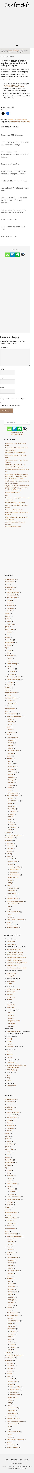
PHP (9, 906)
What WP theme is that (14, 949)
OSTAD (7, 687)
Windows (9, 706)
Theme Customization (13, 677)
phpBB (7, 711)
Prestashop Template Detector (16, 957)
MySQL (9, 756)
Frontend (12, 671)
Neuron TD (10, 859)
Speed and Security (12, 898)
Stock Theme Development (15, 901)
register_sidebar (14, 869)
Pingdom (11, 1018)
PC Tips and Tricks (11, 698)
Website (2, 387)
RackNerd (11, 782)
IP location (10, 994)
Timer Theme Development (15, 919)
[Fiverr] (17, 256)
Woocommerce (11, 925)
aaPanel (10, 798)
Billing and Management (14, 716)
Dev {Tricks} (17, 4)
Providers (10, 759)
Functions (10, 848)
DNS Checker (11, 981)
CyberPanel (11, 806)
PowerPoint (11, 703)
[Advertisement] (17, 26)
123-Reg (9, 1039)
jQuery (7, 627)
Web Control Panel (12, 795)
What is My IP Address (13, 989)
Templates (11, 669)
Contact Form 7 (13, 888)
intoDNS (9, 984)
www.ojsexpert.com (17, 432)
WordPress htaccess (9, 219)
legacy (12, 674)
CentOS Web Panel (14, 801)
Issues (10, 658)
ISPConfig (11, 814)
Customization (9, 582)
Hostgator (10, 1054)
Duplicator (11, 890)
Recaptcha (10, 603)
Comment (3, 347)
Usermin (12, 824)
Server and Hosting (11, 714)
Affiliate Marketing (10, 579)
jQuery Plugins (9, 629)
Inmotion (9, 1057)
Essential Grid (12, 893)
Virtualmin (13, 827)
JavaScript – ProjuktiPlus (14, 835)
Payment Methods (11, 693)
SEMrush (11, 1013)
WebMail (9, 611)
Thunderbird (10, 608)
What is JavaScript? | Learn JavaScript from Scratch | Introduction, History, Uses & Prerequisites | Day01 (16, 476)
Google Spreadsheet (13, 592)
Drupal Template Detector (15, 955)
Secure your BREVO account (12, 135)
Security (9, 788)
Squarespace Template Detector (17, 963)
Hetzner (10, 774)
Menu (10, 880)
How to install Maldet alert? (13, 510)
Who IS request (11, 973)
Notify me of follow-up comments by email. (13, 399)
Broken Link (10, 1007)
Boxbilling (11, 722)
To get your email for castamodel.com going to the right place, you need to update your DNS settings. (17, 488)
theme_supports (15, 875)
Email (1, 378)
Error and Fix (11, 732)
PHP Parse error (10, 708)
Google (9, 1075)
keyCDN (10, 1026)
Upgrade (9, 685)
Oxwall (7, 690)
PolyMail (9, 600)
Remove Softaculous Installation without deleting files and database (14, 200)
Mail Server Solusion (13, 751)
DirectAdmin (12, 809)
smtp (28, 122)
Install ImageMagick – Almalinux (15, 502)
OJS (6, 648)
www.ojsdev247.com (17, 434)
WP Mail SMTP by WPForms (14, 86)
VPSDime (11, 785)
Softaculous (10, 896)
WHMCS (10, 724)
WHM (10, 830)
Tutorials (8, 832)
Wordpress (11, 119)
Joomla (7, 619)
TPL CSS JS (10, 682)
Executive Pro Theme (19, 1466)
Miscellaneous (9, 642)
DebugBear (11, 1023)
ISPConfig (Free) (12, 1070)
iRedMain (11, 753)
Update (9, 922)
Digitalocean (12, 772)
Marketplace (9, 640)
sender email (14, 122)
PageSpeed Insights (14, 1021)
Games (7, 613)
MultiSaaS (8, 645)
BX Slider (9, 632)
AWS (9, 761)
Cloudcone (11, 766)
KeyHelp (10, 817)
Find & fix (13, 811)
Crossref (9, 650)
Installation (10, 656)
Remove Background (13, 1031)
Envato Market (11, 944)
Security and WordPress (10, 164)
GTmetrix (11, 1015)
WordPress (18, 1468)
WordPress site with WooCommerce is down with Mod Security (14, 154)
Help (8, 653)
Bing (8, 1078)
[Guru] (22, 256)
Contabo (11, 769)
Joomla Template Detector (15, 952)
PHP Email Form (12, 598)
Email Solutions (10, 587)
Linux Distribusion (12, 737)
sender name (22, 122)
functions (11, 864)
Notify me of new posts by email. (10, 405)
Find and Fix (10, 846)
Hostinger (11, 780)
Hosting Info (10, 976)
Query (10, 883)
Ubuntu (10, 748)
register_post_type (15, 867)
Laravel (7, 637)
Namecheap (10, 1046)
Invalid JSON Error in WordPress (14, 181)
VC (9, 909)
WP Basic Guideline (21, 119)
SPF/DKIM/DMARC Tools (13, 527)
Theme (9, 666)
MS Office (10, 700)
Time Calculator (11, 1086)
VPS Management (12, 793)
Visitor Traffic (11, 1005)
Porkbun (9, 1000)
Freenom (9, 1044)
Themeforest (11, 941)
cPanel (10, 803)
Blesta (10, 719)
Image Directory (13, 877)
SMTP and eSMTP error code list (15, 453)
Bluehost (11, 764)
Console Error (12, 861)
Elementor (10, 843)
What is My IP (11, 992)
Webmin (10, 822)
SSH (9, 790)
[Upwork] (7, 256)
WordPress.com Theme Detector (17, 968)
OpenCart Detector (13, 965)
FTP (8, 735)
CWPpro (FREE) (11, 1062)
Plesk (10, 819)
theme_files (13, 872)
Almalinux (11, 740)
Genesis (9, 851)
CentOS (10, 743)
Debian (10, 745)
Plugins (9, 661)
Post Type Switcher (9, 236)
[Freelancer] (12, 256)
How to (7, 616)
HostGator (11, 777)
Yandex (9, 1080)
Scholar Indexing (12, 664)
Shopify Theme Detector (14, 960)
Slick (8, 634)
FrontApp (9, 590)
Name (2, 369)
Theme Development (13, 679)
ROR (6, 495)
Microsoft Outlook (12, 595)
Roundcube (10, 605)
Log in (24, 1468)
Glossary (9, 854)
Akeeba (9, 621)
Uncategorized (9, 838)
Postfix (10, 729)
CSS (8, 584)
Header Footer (12, 904)
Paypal (9, 695)
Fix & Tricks (10, 624)
